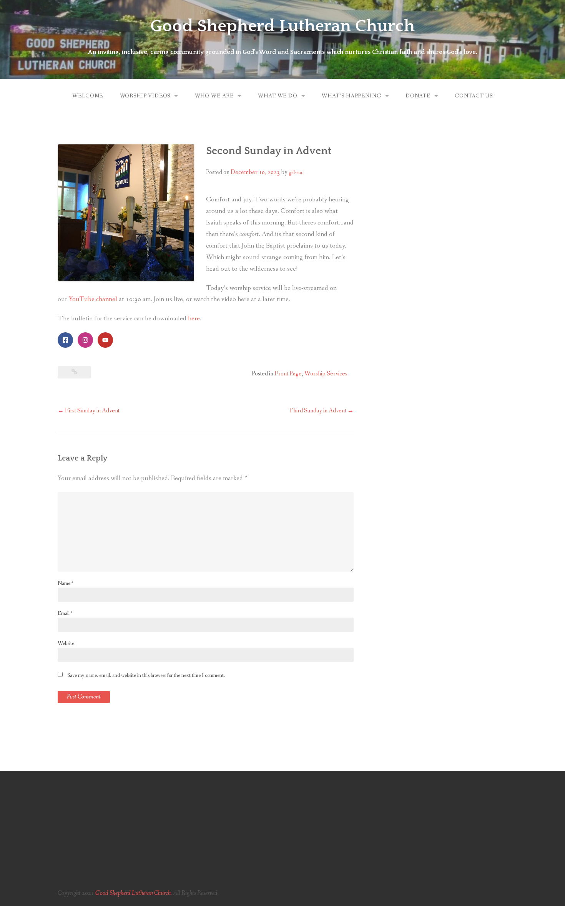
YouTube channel (93, 299)
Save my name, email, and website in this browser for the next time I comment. (146, 675)
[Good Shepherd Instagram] (85, 340)
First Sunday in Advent (89, 411)
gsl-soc (296, 172)
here (194, 318)
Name (65, 583)
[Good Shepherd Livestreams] (105, 340)
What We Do (277, 95)
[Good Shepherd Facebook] (65, 340)
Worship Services (325, 374)
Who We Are (214, 95)
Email (65, 613)
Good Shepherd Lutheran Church (282, 26)
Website (66, 643)
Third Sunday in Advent (321, 411)
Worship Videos (145, 95)
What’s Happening (351, 95)
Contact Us (473, 95)
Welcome (87, 95)
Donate (417, 95)
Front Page (288, 374)
